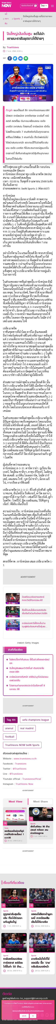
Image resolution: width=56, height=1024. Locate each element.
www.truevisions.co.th (25, 758)
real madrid (26, 728)
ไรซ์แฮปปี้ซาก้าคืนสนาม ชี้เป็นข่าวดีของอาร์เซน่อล (29, 661)
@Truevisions (16, 774)
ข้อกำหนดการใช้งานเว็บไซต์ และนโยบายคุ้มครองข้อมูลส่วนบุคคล (28, 1011)
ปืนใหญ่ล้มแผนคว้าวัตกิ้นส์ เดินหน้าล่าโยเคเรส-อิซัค (26, 670)
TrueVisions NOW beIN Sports (22, 745)
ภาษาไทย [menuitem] (41, 12)
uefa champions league (35, 720)
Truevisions (20, 763)
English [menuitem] (42, 16)
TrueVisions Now (24, 784)
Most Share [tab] (40, 802)
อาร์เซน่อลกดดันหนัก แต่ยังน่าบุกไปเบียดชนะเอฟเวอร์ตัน (29, 678)
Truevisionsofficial (31, 779)
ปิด (33, 1016)
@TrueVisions (19, 769)
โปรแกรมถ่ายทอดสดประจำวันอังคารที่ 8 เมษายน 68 (27, 687)
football (9, 737)
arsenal (9, 728)
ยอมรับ (24, 1016)
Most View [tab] (15, 802)
